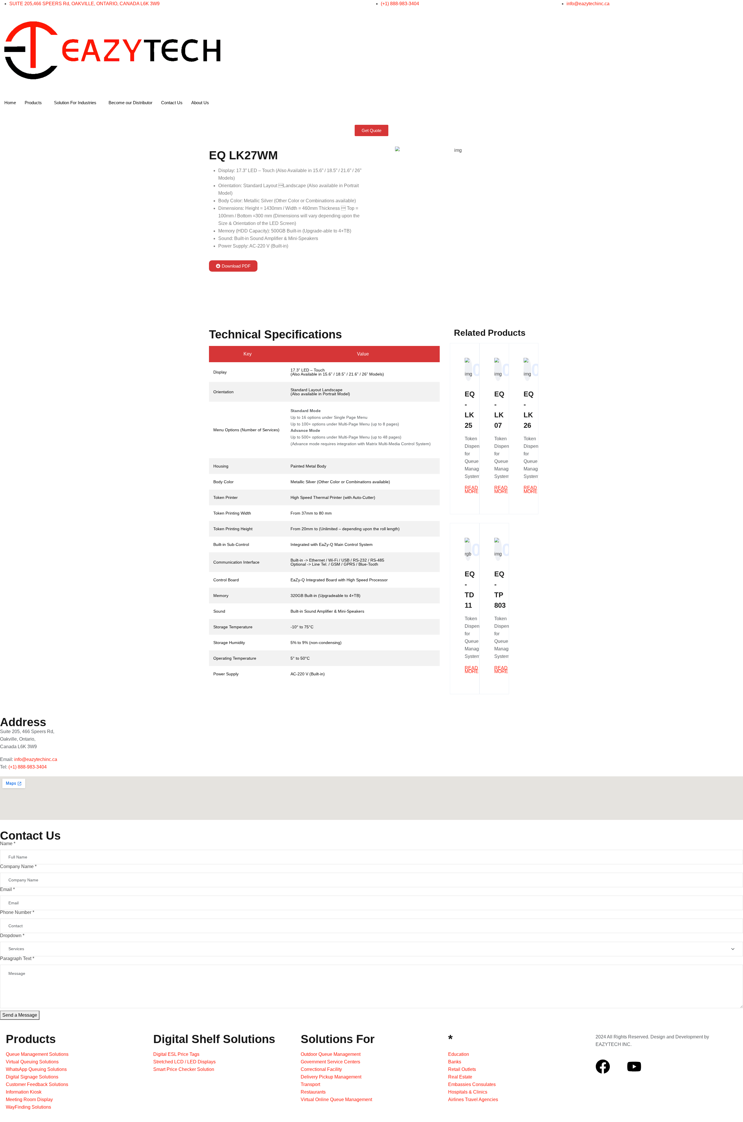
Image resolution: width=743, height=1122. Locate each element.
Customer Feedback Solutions (37, 1084)
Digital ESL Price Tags (176, 1054)
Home (10, 102)
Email (7, 889)
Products (33, 102)
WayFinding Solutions (28, 1107)
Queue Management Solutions (37, 1054)
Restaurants (313, 1091)
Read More (472, 490)
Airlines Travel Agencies (473, 1099)
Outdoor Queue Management (330, 1054)
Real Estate (460, 1076)
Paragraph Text (17, 958)
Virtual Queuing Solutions (32, 1061)
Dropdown (12, 935)
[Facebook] (603, 1066)
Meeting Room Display (29, 1099)
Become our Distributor (130, 102)
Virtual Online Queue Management (336, 1099)
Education (458, 1054)
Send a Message (19, 1015)
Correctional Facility (321, 1069)
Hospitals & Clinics (467, 1091)
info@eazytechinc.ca (35, 759)
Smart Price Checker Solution (183, 1069)
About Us (200, 102)
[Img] (618, 1066)
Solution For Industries (75, 102)
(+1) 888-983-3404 (27, 766)
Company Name (18, 866)
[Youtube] (634, 1066)
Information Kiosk (24, 1091)
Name (7, 843)
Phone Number (17, 912)
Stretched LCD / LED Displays (184, 1061)
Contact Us (172, 102)
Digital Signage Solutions (32, 1076)
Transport (310, 1084)
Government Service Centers (330, 1061)
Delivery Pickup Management (331, 1076)
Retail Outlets (462, 1069)
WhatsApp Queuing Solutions (36, 1069)
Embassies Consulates (472, 1084)
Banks (454, 1061)
